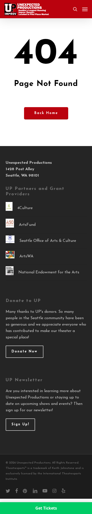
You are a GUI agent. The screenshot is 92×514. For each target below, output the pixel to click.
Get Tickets (46, 508)
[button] (85, 9)
